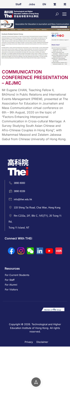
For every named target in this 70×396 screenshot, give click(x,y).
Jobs (32, 4)
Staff (18, 4)
